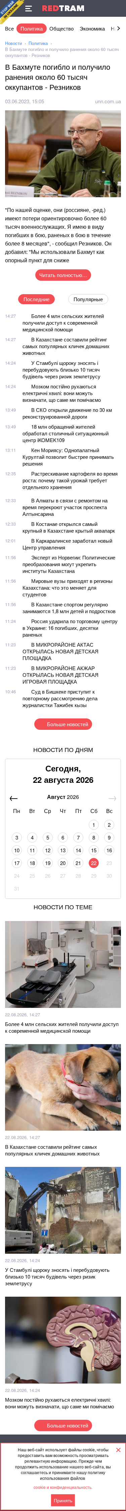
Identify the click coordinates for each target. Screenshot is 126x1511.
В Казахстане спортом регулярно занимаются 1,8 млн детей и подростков (69, 607)
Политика (31, 28)
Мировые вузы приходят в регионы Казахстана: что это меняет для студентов (68, 587)
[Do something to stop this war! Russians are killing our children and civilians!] (12, 12)
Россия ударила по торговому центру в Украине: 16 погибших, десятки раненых (70, 627)
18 (32, 862)
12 (47, 850)
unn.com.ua (108, 101)
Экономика (92, 28)
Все (9, 28)
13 (63, 850)
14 (78, 850)
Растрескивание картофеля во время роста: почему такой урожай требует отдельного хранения (70, 480)
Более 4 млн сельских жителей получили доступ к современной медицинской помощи (63, 322)
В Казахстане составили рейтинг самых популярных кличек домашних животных (66, 346)
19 (47, 862)
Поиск (118, 8)
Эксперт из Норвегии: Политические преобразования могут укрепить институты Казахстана (69, 564)
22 (93, 862)
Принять (63, 1500)
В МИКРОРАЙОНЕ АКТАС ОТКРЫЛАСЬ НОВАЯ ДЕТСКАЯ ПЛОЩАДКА (60, 651)
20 (63, 862)
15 (93, 850)
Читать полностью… (63, 274)
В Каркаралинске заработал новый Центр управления (67, 544)
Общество (61, 28)
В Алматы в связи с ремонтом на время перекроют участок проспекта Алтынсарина (65, 507)
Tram (63, 8)
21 (78, 862)
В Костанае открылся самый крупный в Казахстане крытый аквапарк (69, 527)
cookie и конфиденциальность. (63, 1487)
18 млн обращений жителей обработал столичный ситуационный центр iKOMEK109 (66, 433)
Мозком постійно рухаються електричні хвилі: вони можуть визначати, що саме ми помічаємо (62, 393)
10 (16, 850)
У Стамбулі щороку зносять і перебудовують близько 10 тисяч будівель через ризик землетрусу (61, 369)
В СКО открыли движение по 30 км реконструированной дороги (67, 413)
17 (16, 862)
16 (109, 850)
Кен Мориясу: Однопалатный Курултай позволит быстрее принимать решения (68, 456)
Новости (13, 43)
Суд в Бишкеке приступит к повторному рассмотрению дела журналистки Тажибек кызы (60, 698)
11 (32, 850)
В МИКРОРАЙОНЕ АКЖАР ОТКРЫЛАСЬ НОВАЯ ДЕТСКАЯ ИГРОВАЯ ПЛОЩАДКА (60, 674)
